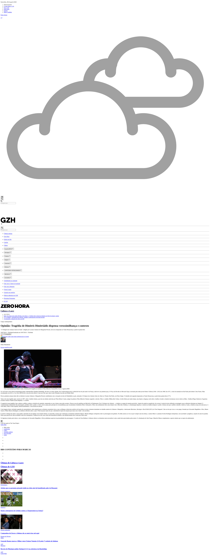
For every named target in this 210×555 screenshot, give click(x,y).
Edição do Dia (7, 239)
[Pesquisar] (2, 228)
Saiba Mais (3, 424)
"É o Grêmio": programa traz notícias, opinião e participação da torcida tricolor (24, 317)
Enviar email (4, 347)
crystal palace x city (9, 6)
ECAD (6, 301)
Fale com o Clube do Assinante (12, 283)
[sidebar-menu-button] (2, 197)
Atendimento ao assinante (10, 280)
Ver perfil (9, 347)
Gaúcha (6, 242)
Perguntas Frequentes (9, 298)
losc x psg (6, 7)
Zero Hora (6, 236)
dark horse (6, 9)
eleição (6, 10)
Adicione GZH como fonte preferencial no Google (16, 336)
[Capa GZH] (105, 207)
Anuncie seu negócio (9, 292)
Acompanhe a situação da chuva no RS (14, 319)
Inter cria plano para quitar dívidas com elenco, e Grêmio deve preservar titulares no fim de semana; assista (31, 316)
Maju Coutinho (8, 12)
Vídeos (6, 245)
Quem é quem (7, 289)
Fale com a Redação (9, 286)
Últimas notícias (8, 233)
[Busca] (2, 199)
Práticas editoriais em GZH (11, 295)
